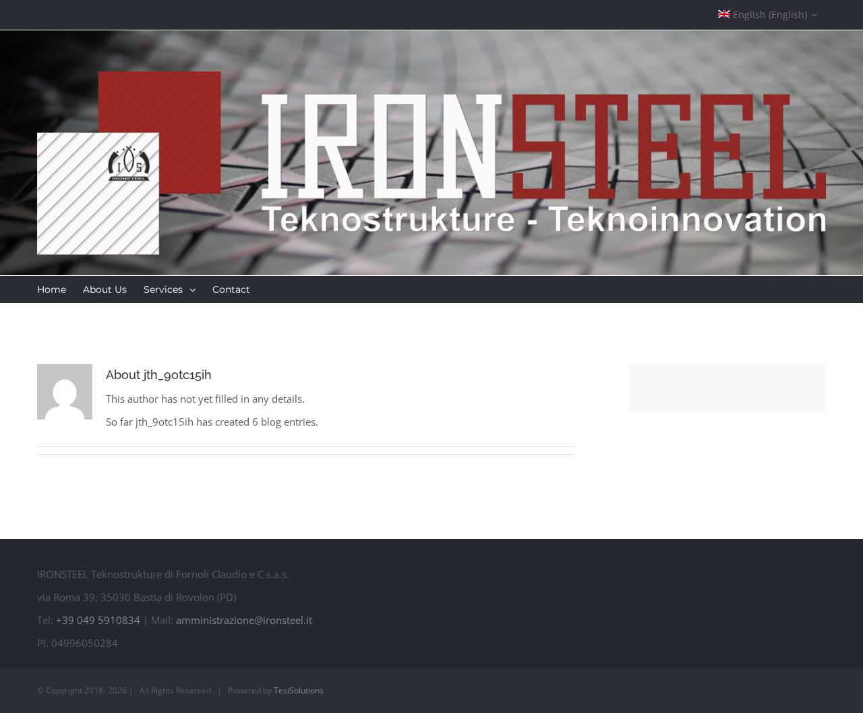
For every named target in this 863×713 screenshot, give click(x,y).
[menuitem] (767, 15)
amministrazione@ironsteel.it (244, 620)
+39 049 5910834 (98, 620)
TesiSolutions (299, 690)
